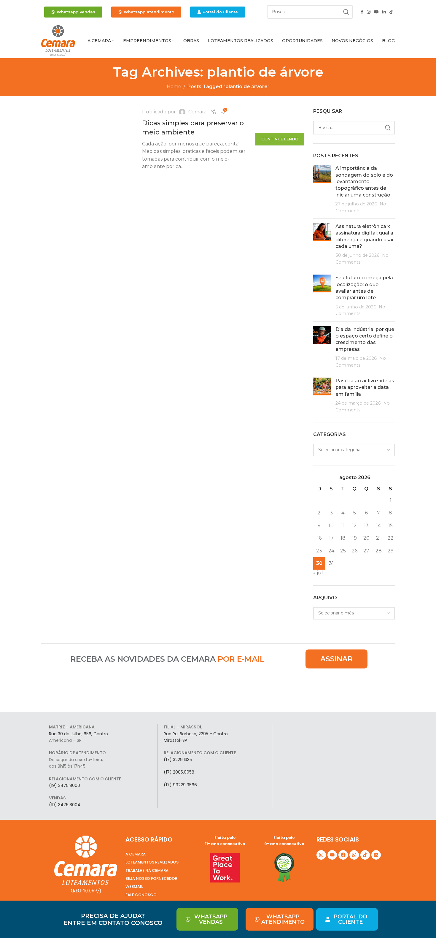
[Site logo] (58, 40)
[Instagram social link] (368, 12)
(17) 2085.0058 (179, 772)
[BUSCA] (346, 12)
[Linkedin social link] (384, 12)
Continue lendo (279, 139)
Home (174, 86)
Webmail (134, 886)
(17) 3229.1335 (178, 760)
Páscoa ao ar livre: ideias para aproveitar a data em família (364, 387)
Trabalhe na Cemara (146, 870)
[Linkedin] (376, 855)
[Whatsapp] (354, 855)
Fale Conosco (141, 895)
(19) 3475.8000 (64, 785)
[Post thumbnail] (322, 189)
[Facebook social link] (362, 12)
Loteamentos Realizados (152, 862)
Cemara (197, 112)
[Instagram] (321, 855)
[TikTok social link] (391, 12)
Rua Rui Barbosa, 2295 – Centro (196, 734)
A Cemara (135, 854)
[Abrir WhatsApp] (421, 923)
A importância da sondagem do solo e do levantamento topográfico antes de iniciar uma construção (364, 181)
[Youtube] (332, 855)
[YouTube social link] (376, 12)
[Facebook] (343, 855)
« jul (318, 573)
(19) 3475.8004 (64, 805)
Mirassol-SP (175, 740)
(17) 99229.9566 (180, 785)
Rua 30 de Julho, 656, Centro (78, 734)
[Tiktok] (365, 855)
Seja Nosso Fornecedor (151, 878)
